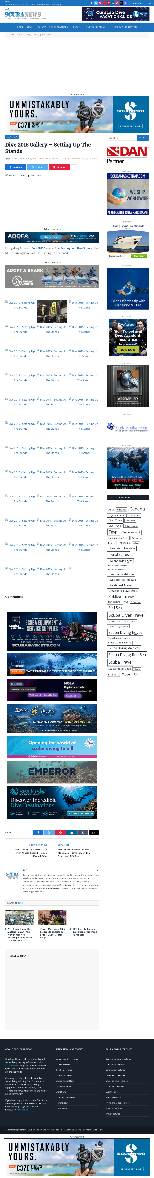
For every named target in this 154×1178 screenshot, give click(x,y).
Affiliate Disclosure (94, 1129)
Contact (136, 3)
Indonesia (124, 542)
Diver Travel (115, 520)
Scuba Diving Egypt (125, 632)
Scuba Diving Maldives (124, 648)
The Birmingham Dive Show (72, 248)
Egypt (114, 532)
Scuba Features (58, 27)
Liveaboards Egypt (120, 561)
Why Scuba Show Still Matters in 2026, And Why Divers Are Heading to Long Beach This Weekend (19, 935)
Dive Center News (64, 1070)
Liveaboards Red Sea (122, 579)
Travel (77, 27)
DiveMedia (71, 1129)
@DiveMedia (38, 891)
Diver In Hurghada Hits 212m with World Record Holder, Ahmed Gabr (30, 853)
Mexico (129, 596)
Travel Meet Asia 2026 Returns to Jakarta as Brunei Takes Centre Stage (52, 933)
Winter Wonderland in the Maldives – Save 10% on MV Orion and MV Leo (74, 853)
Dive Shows (130, 520)
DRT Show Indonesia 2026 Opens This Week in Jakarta (84, 932)
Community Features (115, 1064)
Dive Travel (115, 525)
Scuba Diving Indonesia (119, 642)
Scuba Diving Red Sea (127, 654)
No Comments (77, 158)
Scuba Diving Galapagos (119, 638)
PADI (125, 601)
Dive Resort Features (115, 1075)
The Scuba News (52, 888)
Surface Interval (96, 27)
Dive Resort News (64, 1075)
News (29, 27)
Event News (12, 137)
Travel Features (113, 1113)
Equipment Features (115, 1086)
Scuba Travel (121, 662)
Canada (137, 509)
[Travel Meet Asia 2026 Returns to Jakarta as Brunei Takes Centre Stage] (52, 917)
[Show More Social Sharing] (74, 167)
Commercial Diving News (67, 1059)
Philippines (135, 602)
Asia (111, 509)
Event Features (113, 1091)
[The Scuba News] (27, 14)
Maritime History (113, 1097)
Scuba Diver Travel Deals (122, 621)
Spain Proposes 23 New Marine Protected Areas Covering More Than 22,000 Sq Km (35, 4)
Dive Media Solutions (43, 881)
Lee (15, 158)
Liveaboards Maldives (121, 574)
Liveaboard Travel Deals (123, 590)
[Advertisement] (77, 64)
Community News (63, 1064)
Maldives (115, 596)
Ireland (136, 543)
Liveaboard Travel (120, 585)
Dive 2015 (37, 248)
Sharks (137, 669)
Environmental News (118, 538)
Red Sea (115, 607)
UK (136, 674)
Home (20, 27)
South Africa (113, 675)
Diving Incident (131, 526)
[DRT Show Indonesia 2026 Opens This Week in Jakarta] (84, 917)
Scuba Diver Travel (127, 615)
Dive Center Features (115, 1070)
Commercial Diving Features (118, 1059)
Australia (121, 509)
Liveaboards (118, 554)
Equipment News (63, 1086)
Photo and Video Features (118, 1102)
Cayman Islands (116, 515)
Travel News (61, 1108)
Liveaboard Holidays (121, 548)
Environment (131, 532)
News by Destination (124, 27)
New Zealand (114, 602)
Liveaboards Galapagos (117, 565)
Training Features (114, 1108)
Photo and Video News (66, 1097)
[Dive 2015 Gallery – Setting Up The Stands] (52, 197)
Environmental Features (117, 1080)
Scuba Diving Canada (118, 626)
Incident (112, 543)
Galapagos (137, 538)
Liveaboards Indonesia (117, 570)
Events (42, 27)
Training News (62, 1102)
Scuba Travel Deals (119, 668)
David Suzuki (134, 515)
